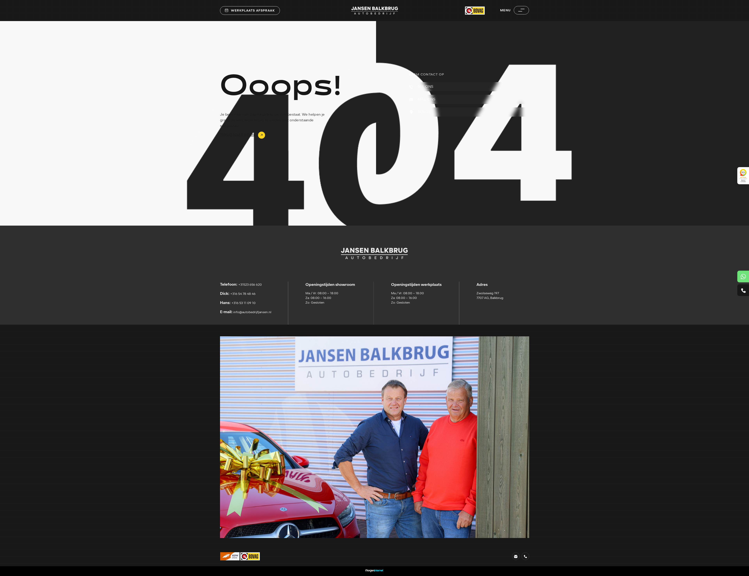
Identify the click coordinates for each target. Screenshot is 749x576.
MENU (505, 10)
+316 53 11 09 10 (238, 303)
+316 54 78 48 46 (238, 294)
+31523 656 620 (241, 284)
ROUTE (424, 112)
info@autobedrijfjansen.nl (245, 312)
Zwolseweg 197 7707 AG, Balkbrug (490, 295)
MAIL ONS (426, 99)
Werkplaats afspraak (252, 10)
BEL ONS (425, 86)
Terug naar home (237, 135)
